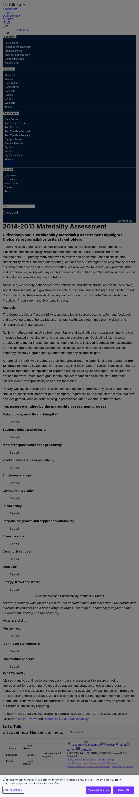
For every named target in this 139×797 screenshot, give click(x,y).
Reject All (123, 790)
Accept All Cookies (98, 790)
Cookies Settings (12, 789)
